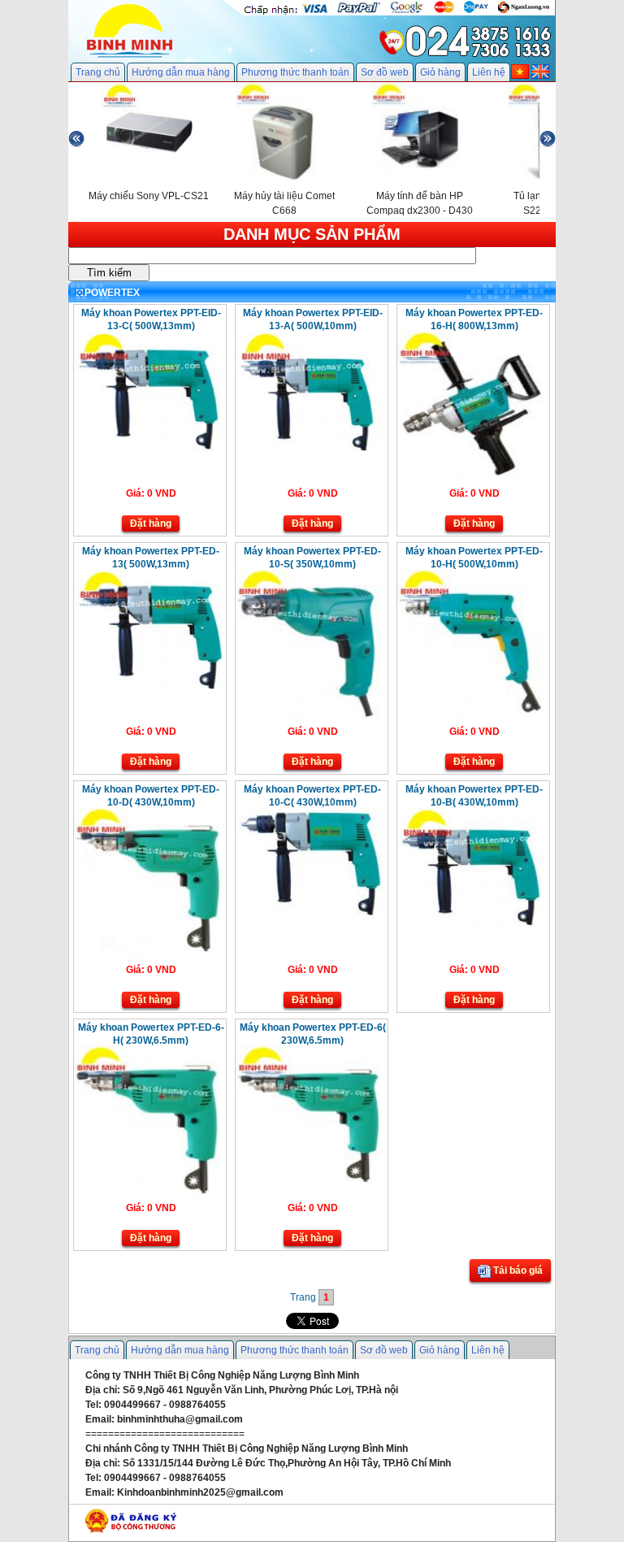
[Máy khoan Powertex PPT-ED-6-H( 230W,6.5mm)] (149, 1192)
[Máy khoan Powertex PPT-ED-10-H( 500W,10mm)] (472, 716)
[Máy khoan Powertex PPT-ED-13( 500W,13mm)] (149, 686)
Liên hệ (488, 72)
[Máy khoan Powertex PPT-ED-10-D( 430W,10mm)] (149, 954)
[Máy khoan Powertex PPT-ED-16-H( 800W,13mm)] (472, 478)
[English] (540, 75)
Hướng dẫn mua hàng (181, 72)
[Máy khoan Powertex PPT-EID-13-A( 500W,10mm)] (311, 448)
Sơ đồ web (385, 72)
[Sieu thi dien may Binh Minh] (129, 56)
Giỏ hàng (440, 72)
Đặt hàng (150, 523)
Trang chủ (98, 72)
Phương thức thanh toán (295, 72)
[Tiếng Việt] (520, 75)
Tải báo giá (517, 1270)
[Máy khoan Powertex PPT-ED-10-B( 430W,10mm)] (472, 924)
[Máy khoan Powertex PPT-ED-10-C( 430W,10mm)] (311, 916)
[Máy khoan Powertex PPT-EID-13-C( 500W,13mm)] (149, 448)
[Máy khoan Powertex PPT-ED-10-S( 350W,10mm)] (311, 716)
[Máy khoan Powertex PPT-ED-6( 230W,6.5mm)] (311, 1192)
